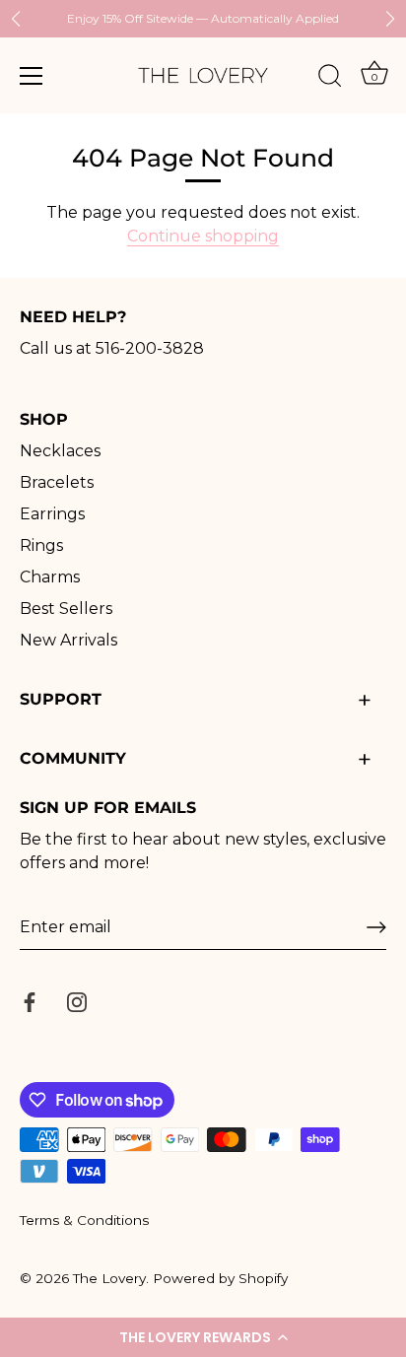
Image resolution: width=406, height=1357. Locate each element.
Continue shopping (203, 236)
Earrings (52, 514)
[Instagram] (77, 1000)
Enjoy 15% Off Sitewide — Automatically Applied (203, 18)
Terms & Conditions (84, 1220)
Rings (41, 545)
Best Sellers (66, 608)
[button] (203, 1337)
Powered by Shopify (220, 1278)
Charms (50, 577)
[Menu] (31, 76)
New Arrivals (68, 640)
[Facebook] (29, 1000)
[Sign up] (376, 927)
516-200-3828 (150, 348)
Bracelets (57, 482)
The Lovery (109, 1278)
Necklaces (60, 450)
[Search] (330, 79)
